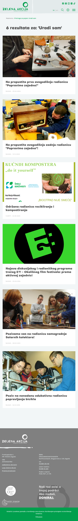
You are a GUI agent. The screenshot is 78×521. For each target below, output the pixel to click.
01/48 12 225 (43, 469)
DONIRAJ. (46, 498)
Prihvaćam (39, 517)
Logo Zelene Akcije (9, 468)
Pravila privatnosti (8, 471)
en (57, 10)
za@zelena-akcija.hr (9, 465)
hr (54, 10)
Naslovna (9, 18)
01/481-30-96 (44, 464)
